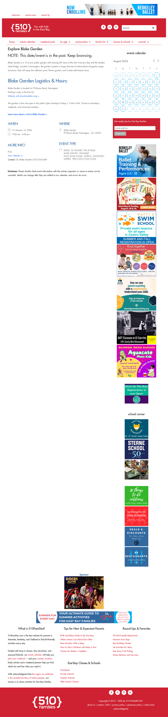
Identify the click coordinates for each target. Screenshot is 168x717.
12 (136, 89)
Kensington (84, 153)
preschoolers (98, 155)
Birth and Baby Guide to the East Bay (77, 635)
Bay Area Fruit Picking (123, 651)
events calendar (35, 654)
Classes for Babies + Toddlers (73, 651)
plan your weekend (16, 658)
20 (143, 95)
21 (150, 95)
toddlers (67, 158)
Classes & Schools (121, 41)
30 (143, 75)
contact (100, 705)
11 (130, 89)
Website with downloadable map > (23, 96)
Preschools (65, 670)
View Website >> (15, 155)
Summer (142, 41)
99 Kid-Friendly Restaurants (125, 635)
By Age (63, 41)
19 (136, 95)
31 (150, 75)
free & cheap (89, 150)
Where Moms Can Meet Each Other (76, 639)
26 (116, 75)
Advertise (16, 15)
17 (123, 95)
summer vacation (44, 658)
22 (157, 95)
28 (130, 75)
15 (157, 89)
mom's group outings (73, 155)
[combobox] (136, 28)
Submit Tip (45, 15)
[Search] (153, 28)
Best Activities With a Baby (72, 643)
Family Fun (100, 41)
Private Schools (67, 674)
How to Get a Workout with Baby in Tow (78, 647)
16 (116, 95)
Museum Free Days (121, 639)
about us (91, 705)
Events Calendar (27, 41)
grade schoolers (71, 153)
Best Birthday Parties (122, 643)
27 (123, 75)
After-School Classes (69, 681)
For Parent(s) (76, 150)
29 (136, 75)
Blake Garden (70, 130)
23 (116, 102)
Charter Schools (67, 678)
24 (123, 102)
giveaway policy (134, 705)
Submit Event (30, 15)
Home (12, 41)
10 (123, 89)
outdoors (87, 155)
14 (150, 89)
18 (130, 95)
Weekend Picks (48, 41)
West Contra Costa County (84, 158)
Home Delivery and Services (125, 655)
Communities (81, 41)
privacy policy (118, 705)
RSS (108, 705)
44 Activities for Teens (122, 647)
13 (143, 89)
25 (130, 102)
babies (67, 150)
